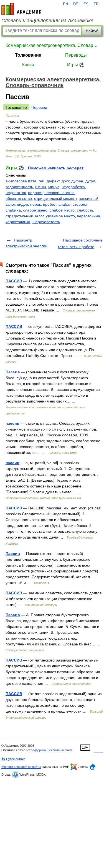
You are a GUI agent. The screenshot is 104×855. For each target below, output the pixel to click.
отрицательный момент (55, 198)
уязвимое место (60, 216)
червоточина (88, 216)
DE (75, 4)
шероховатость (46, 222)
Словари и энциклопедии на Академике (47, 20)
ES (85, 4)
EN (65, 4)
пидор (22, 204)
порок (35, 204)
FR (96, 4)
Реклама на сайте (60, 750)
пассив (12, 423)
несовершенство (59, 192)
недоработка (73, 187)
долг (65, 181)
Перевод (39, 107)
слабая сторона (73, 204)
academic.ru (21, 9)
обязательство (19, 198)
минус (53, 187)
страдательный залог (25, 216)
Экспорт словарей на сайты (21, 766)
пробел (49, 204)
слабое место (62, 210)
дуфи (90, 181)
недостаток (16, 192)
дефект (53, 181)
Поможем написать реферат (55, 168)
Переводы (76, 55)
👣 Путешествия (13, 759)
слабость (85, 210)
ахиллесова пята (21, 181)
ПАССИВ (14, 281)
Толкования (28, 55)
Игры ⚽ (76, 64)
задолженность (19, 187)
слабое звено (35, 210)
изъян (40, 187)
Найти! (92, 31)
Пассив (13, 372)
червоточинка (18, 222)
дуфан (77, 181)
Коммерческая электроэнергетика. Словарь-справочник (52, 45)
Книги (28, 64)
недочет (35, 192)
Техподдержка (36, 750)
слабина (13, 210)
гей (41, 181)
